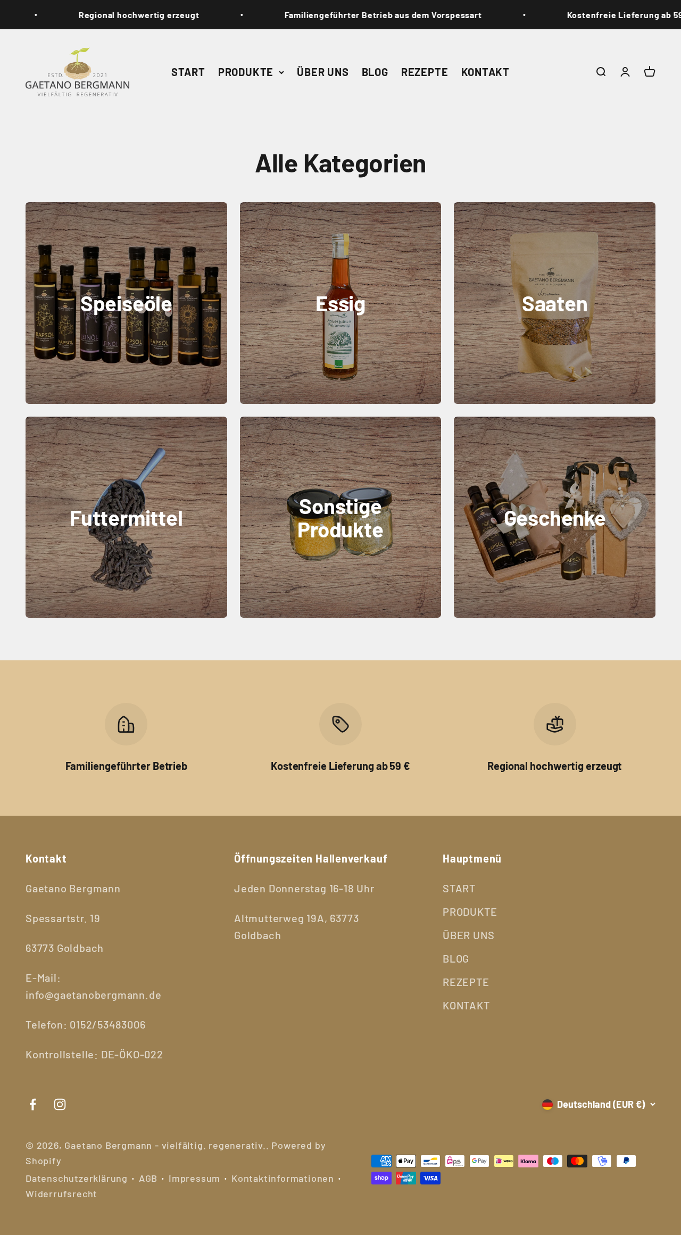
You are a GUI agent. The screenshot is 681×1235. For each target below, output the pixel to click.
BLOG (375, 71)
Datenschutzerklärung (77, 1178)
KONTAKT (485, 71)
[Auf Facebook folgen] (33, 1104)
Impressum (194, 1178)
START (188, 71)
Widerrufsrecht (61, 1193)
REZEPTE (425, 71)
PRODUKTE (245, 71)
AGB (148, 1178)
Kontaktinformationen (282, 1178)
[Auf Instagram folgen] (60, 1104)
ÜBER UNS (322, 71)
